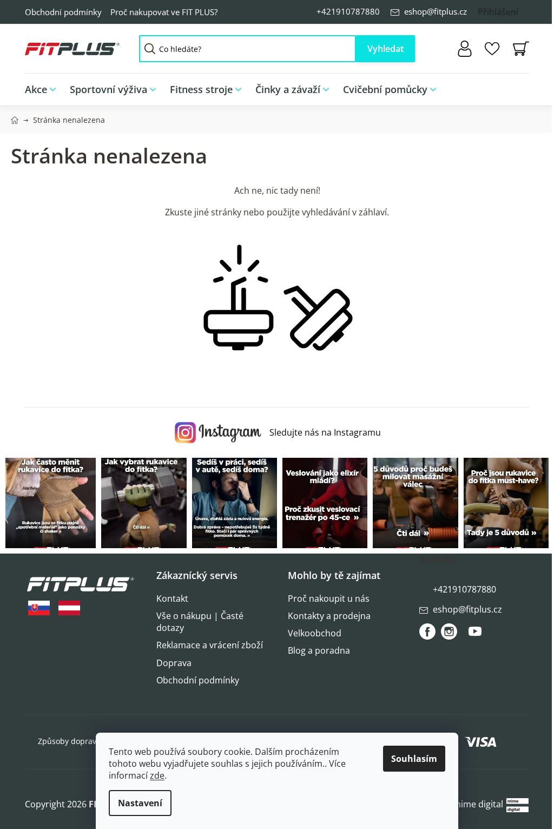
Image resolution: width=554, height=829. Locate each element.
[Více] (513, 86)
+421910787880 (348, 11)
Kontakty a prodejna (329, 616)
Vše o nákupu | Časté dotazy (199, 622)
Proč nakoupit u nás (329, 598)
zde (157, 775)
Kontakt (172, 598)
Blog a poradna (319, 650)
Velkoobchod (314, 633)
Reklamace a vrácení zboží (209, 645)
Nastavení (140, 803)
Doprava (174, 663)
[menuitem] (44, 90)
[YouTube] (475, 635)
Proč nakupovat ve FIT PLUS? (163, 11)
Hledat (385, 48)
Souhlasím (414, 759)
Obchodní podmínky (63, 11)
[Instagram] (449, 631)
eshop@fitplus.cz (435, 11)
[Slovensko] (39, 608)
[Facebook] (427, 631)
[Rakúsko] (69, 608)
